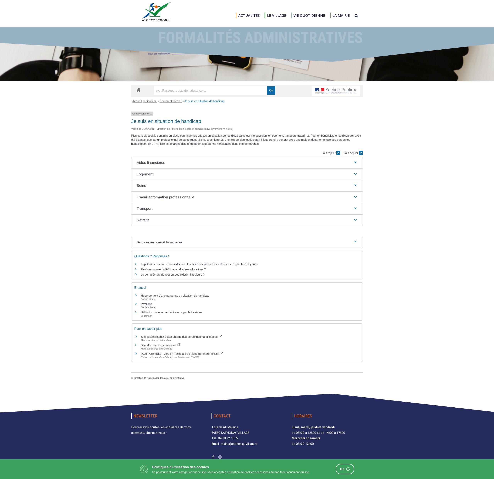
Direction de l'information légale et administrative (159, 378)
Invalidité (146, 304)
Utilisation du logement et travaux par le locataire (171, 312)
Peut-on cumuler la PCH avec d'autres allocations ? (173, 269)
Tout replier (329, 153)
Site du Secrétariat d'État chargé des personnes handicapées (179, 336)
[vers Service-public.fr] (336, 91)
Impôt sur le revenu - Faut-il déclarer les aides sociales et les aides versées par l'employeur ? (199, 264)
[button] (356, 15)
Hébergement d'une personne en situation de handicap (175, 295)
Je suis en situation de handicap (204, 101)
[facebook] (213, 457)
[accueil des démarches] (138, 89)
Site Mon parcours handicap (159, 345)
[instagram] (220, 457)
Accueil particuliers (144, 101)
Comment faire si (170, 101)
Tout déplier (351, 153)
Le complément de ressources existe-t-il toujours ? (173, 274)
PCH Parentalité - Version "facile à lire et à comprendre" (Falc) (180, 353)
